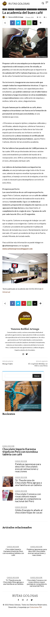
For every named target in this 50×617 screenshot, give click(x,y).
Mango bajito (7, 364)
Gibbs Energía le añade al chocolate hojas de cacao (28, 511)
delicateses (31, 9)
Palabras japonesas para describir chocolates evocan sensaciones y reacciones (28, 468)
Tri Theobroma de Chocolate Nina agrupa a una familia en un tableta (28, 482)
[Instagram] (23, 600)
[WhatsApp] (29, 22)
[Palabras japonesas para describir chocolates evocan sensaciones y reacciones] (7, 465)
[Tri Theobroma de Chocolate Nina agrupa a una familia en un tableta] (7, 481)
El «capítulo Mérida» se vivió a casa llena (38, 365)
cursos (11, 9)
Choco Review (8, 446)
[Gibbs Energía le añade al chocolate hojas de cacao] (7, 511)
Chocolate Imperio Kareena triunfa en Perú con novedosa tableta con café (20, 451)
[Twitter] (18, 22)
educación (42, 9)
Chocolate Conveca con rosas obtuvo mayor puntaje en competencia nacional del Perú (28, 497)
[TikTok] (27, 600)
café (4, 9)
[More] (40, 22)
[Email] (34, 22)
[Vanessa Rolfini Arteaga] (4, 17)
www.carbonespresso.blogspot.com (17, 249)
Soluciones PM (36, 607)
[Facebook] (12, 22)
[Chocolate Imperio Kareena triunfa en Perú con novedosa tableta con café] (23, 430)
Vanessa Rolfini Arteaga (15, 17)
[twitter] (27, 353)
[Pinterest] (23, 22)
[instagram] (23, 353)
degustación (20, 9)
